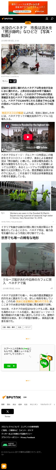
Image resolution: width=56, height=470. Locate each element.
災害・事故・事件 (8, 327)
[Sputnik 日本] (7, 19)
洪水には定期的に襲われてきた (32, 301)
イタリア (27, 327)
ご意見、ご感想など (9, 430)
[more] (53, 221)
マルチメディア (45, 404)
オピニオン (34, 404)
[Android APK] (9, 445)
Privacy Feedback (28, 437)
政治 (14, 404)
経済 (20, 404)
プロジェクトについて (10, 427)
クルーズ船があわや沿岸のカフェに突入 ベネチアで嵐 (27, 281)
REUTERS (6, 222)
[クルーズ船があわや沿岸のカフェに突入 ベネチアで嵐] (28, 259)
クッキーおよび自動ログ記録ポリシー (16, 434)
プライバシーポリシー (10, 437)
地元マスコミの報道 (12, 112)
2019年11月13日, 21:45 (10, 41)
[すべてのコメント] (4, 466)
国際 (2, 404)
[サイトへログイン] (46, 18)
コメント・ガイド (26, 430)
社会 (19, 327)
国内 (8, 404)
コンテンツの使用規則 (30, 427)
